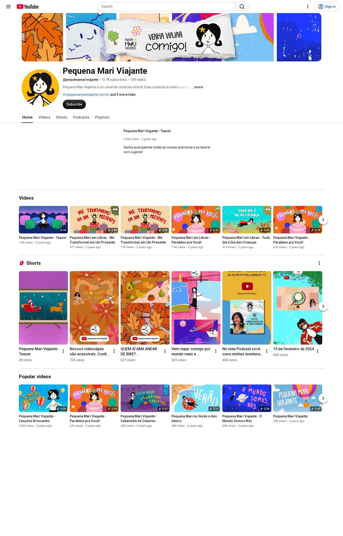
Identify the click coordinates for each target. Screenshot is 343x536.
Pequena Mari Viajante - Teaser (147, 131)
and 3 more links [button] (123, 94)
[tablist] (171, 117)
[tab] (27, 117)
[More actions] (319, 263)
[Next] (323, 219)
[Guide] (8, 6)
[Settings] (308, 6)
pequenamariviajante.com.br (87, 94)
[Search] (241, 6)
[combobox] (167, 6)
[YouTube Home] (27, 6)
